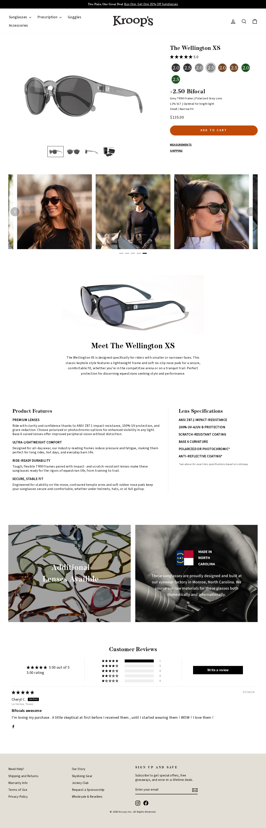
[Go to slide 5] (145, 253)
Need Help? (16, 769)
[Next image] (251, 211)
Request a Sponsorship (88, 789)
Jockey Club (80, 783)
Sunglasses (18, 17)
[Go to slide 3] (133, 253)
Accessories (18, 25)
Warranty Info (18, 783)
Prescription (47, 17)
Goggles (74, 17)
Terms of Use (17, 789)
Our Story (78, 769)
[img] (23, 692)
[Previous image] (15, 211)
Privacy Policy (18, 796)
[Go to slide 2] (127, 253)
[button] (55, 151)
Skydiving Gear (82, 776)
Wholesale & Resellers (87, 796)
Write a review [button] (218, 670)
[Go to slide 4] (139, 253)
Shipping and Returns (23, 776)
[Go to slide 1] (121, 253)
